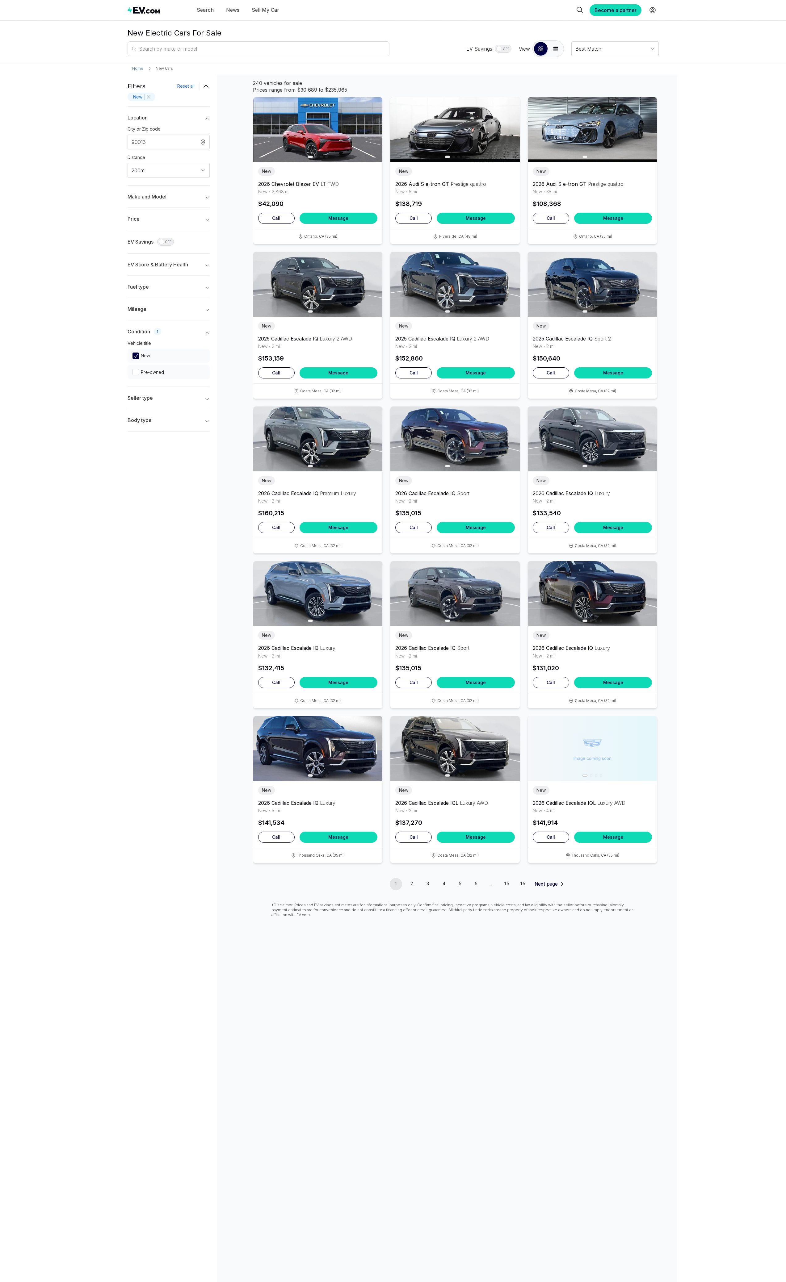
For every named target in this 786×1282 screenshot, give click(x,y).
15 (506, 884)
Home (137, 68)
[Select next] (372, 127)
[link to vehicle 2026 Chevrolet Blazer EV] (318, 129)
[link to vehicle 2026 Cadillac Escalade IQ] (318, 439)
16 (522, 884)
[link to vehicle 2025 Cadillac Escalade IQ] (318, 284)
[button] (541, 49)
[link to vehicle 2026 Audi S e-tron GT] (455, 129)
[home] (144, 10)
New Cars (164, 68)
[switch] (503, 49)
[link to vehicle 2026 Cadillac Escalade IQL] (455, 748)
